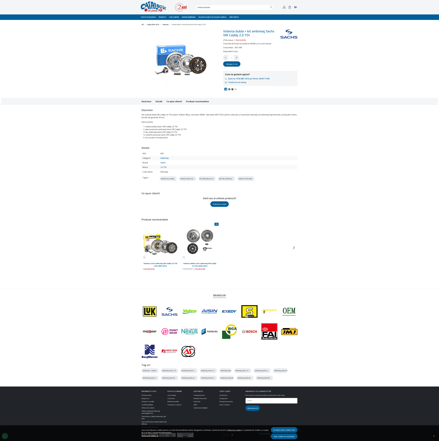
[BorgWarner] (150, 351)
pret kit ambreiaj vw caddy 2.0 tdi (231, 179)
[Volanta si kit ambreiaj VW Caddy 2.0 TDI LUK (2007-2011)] (160, 241)
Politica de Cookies (148, 408)
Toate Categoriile (148, 17)
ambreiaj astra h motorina (191, 370)
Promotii (162, 17)
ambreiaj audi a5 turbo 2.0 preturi (213, 378)
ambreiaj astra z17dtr (209, 370)
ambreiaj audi (225, 370)
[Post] (230, 89)
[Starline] (249, 311)
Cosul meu (171, 398)
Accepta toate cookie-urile (284, 430)
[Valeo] (189, 311)
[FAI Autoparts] (269, 331)
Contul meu (223, 395)
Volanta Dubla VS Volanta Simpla (212, 17)
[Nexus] (189, 331)
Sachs (163, 162)
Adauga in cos (232, 64)
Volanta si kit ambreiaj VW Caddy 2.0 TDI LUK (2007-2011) (160, 264)
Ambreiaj (165, 25)
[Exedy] (229, 311)
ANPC (195, 405)
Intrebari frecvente (200, 398)
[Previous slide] (145, 248)
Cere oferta (234, 17)
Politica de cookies (234, 430)
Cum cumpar (174, 17)
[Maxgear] (150, 331)
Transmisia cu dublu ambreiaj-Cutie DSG (154, 417)
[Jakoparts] (170, 351)
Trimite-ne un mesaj (237, 82)
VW (143, 25)
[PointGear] (170, 331)
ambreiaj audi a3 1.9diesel (264, 370)
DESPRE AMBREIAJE (188, 17)
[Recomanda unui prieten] (236, 89)
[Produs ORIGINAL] (289, 311)
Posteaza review (219, 204)
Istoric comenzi (225, 405)
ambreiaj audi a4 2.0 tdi (171, 378)
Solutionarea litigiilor (201, 408)
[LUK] (150, 311)
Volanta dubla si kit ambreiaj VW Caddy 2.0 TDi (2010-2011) (199, 264)
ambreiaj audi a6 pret (265, 378)
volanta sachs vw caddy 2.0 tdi (191, 179)
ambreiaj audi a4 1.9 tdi (151, 378)
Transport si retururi (174, 405)
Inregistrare (224, 398)
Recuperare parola (226, 401)
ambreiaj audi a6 (226, 378)
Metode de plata (173, 401)
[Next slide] (294, 248)
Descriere (146, 101)
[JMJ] (289, 331)
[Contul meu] (284, 7)
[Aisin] (209, 311)
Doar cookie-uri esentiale (284, 436)
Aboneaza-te (252, 408)
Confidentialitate (147, 405)
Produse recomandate (197, 101)
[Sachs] (170, 311)
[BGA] (229, 331)
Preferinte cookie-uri (150, 436)
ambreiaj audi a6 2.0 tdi (246, 378)
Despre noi (145, 398)
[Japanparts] (269, 311)
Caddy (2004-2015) (153, 25)
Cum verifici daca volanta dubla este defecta (154, 423)
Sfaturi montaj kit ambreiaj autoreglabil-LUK (151, 412)
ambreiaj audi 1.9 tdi (243, 370)
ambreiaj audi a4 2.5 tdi (190, 378)
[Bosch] (249, 331)
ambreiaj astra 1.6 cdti (170, 370)
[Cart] (289, 7)
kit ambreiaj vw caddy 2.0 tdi (210, 179)
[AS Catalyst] (188, 351)
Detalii (158, 101)
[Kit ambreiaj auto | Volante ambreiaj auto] (155, 7)
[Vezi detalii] (144, 257)
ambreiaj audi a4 (280, 370)
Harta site (197, 401)
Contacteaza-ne (199, 395)
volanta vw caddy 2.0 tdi (170, 179)
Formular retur (146, 395)
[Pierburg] (209, 331)
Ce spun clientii (174, 101)
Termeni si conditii (148, 401)
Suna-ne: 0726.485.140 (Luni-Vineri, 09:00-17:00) (249, 78)
